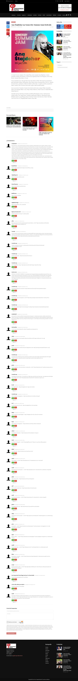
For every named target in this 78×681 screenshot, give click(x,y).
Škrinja (54, 15)
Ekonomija (30, 15)
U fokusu (59, 15)
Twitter (62, 27)
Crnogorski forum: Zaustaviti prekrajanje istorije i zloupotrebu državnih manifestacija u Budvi (67, 55)
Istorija (39, 15)
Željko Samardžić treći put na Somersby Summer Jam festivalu (45, 133)
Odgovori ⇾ (15, 162)
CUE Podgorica (60, 65)
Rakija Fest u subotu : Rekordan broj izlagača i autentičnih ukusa (13, 126)
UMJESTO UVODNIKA (65, 8)
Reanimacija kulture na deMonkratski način (67, 35)
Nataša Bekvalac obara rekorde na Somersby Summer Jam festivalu (30, 129)
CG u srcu (47, 652)
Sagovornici (49, 15)
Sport (44, 15)
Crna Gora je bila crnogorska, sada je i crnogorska (67, 41)
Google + (65, 27)
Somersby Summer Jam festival (62, 67)
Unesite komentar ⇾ (11, 633)
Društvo (23, 15)
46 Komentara (20, 26)
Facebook (58, 27)
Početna (13, 15)
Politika (19, 15)
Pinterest (69, 27)
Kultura (35, 15)
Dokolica (64, 15)
